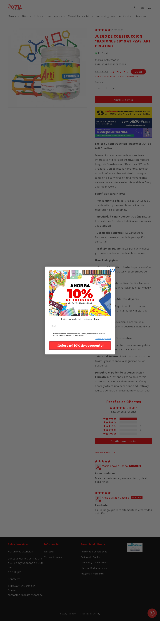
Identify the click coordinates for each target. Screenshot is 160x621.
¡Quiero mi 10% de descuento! (80, 345)
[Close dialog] (112, 270)
